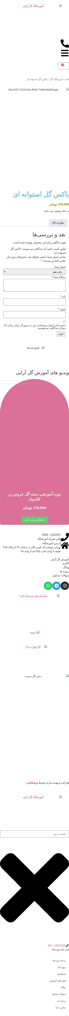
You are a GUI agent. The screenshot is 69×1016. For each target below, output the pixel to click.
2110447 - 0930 (51, 534)
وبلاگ (66, 567)
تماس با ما (61, 1007)
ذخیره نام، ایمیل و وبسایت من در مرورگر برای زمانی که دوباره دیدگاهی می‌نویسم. (35, 326)
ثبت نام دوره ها (60, 949)
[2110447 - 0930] (65, 537)
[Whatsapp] (48, 586)
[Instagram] (65, 586)
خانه (67, 79)
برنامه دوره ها (59, 960)
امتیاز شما (60, 267)
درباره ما (62, 1001)
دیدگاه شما (59, 277)
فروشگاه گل (56, 79)
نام (63, 296)
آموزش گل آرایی (60, 559)
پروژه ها (64, 571)
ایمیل (62, 309)
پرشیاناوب (32, 782)
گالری (65, 563)
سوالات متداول (60, 575)
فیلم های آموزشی (57, 980)
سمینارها (62, 974)
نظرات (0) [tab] (58, 222)
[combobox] (34, 833)
